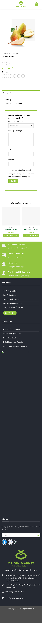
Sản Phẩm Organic (10, 295)
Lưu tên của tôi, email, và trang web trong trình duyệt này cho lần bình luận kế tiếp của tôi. (21, 173)
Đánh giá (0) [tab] (7, 93)
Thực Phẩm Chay (10, 291)
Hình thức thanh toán (11, 338)
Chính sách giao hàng (12, 333)
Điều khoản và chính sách (13, 342)
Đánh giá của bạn (15, 121)
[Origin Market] (21, 4)
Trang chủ (6, 53)
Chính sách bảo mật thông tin (15, 346)
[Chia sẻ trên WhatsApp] (3, 76)
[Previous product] (7, 63)
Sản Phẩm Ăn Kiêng (11, 299)
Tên (10, 150)
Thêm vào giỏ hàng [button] (10, 236)
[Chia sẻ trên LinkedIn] (23, 76)
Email (11, 160)
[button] (5, 4)
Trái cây (15, 53)
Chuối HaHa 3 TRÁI (11, 229)
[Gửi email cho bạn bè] (15, 76)
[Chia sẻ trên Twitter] (11, 76)
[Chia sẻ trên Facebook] (7, 76)
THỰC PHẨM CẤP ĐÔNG (13, 308)
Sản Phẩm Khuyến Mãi (12, 303)
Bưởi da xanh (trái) (31, 229)
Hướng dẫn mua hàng (11, 329)
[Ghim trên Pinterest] (19, 76)
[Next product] (3, 63)
